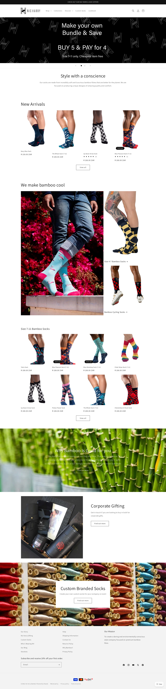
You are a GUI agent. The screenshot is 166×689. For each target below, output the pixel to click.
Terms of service (76, 684)
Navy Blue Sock (26, 151)
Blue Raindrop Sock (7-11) (92, 367)
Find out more (99, 523)
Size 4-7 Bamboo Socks (115, 261)
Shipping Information (70, 636)
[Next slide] (90, 65)
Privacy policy (65, 684)
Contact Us (67, 640)
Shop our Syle (83, 40)
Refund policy (54, 684)
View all (83, 167)
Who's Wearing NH (27, 644)
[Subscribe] (58, 664)
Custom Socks (26, 640)
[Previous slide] (75, 65)
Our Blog (24, 648)
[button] (48, 10)
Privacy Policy (67, 652)
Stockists (24, 652)
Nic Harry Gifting (27, 636)
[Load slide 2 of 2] (84, 65)
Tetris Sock (24, 367)
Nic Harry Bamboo (31, 684)
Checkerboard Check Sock (123, 408)
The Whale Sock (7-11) (59, 154)
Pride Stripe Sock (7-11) (122, 367)
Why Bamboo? (68, 648)
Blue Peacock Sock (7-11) (123, 154)
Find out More (83, 470)
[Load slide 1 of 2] (81, 65)
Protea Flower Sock (58, 408)
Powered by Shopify (42, 684)
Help (64, 632)
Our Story (24, 632)
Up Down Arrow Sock (90, 154)
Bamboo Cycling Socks (114, 312)
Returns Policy (68, 644)
